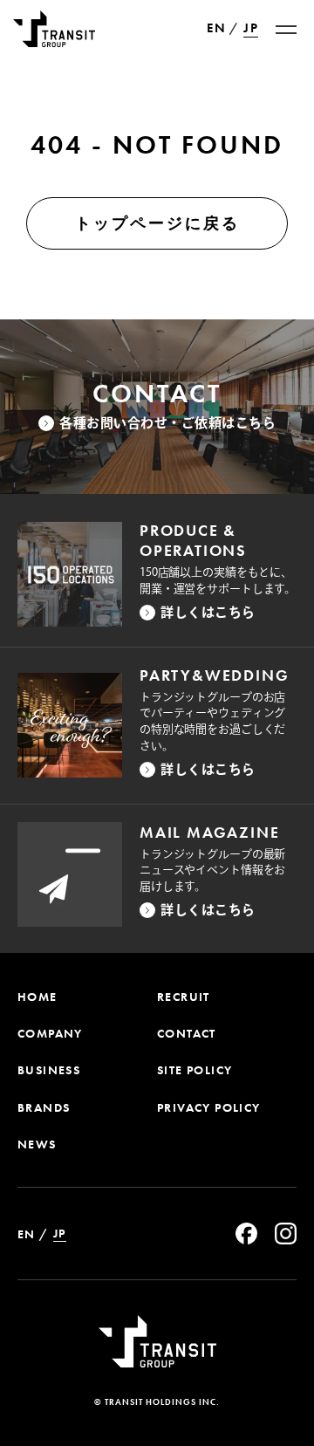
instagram (286, 1233)
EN (216, 29)
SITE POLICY (194, 1070)
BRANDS (43, 1107)
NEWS (37, 1144)
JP (250, 28)
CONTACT (186, 1033)
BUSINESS (48, 1070)
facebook (246, 1233)
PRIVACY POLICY (209, 1107)
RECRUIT (183, 996)
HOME (37, 996)
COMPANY (50, 1033)
